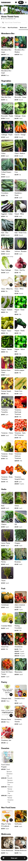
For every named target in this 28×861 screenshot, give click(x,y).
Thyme (3, 581)
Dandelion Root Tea (20, 700)
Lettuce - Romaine (20, 251)
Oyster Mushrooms (7, 850)
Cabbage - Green (20, 116)
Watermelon (18, 672)
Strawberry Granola (18, 721)
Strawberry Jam (6, 740)
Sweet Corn (18, 391)
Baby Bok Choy (6, 97)
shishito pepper (19, 370)
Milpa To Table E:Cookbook (6, 825)
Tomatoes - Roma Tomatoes (6, 478)
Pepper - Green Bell (19, 311)
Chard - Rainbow (20, 153)
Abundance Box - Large (6, 51)
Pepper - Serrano (6, 349)
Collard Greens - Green (6, 173)
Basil (2, 506)
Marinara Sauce (6, 719)
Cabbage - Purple (6, 135)
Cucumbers (4, 193)
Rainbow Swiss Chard (5, 371)
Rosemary (18, 562)
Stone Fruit (4, 647)
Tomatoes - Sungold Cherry (19, 478)
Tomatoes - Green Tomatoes (7, 455)
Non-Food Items (13, 27)
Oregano (17, 543)
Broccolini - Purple (7, 116)
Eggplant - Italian (7, 214)
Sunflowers (18, 824)
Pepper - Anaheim (6, 310)
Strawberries (19, 647)
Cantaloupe (5, 605)
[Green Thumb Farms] (4, 10)
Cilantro (3, 524)
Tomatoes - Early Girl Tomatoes (20, 434)
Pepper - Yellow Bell (20, 350)
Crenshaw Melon (6, 626)
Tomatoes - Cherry (7, 433)
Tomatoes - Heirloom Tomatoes (18, 456)
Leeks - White (5, 251)
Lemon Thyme (5, 543)
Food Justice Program (5, 766)
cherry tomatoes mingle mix (20, 606)
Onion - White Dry (7, 289)
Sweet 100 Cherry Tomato (7, 673)
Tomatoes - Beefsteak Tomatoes (18, 412)
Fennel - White (19, 214)
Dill (16, 524)
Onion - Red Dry (20, 270)
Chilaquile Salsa (6, 698)
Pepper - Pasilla (19, 331)
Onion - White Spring (19, 290)
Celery (3, 153)
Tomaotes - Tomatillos (4, 411)
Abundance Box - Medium (20, 51)
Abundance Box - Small (6, 72)
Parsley (3, 562)
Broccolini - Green (20, 97)
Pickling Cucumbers (18, 627)
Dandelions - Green (19, 194)
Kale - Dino (4, 233)
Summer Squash (6, 391)
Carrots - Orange (20, 135)
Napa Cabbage (6, 270)
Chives (17, 506)
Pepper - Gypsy (6, 331)
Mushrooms (23, 27)
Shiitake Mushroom (21, 850)
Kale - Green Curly (20, 233)
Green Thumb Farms (10, 17)
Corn (16, 172)
